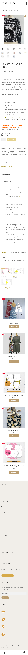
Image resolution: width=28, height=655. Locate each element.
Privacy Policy (4, 501)
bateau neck (6, 151)
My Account (4, 490)
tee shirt (3, 155)
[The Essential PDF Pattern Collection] (18, 271)
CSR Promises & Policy (6, 512)
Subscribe (5, 597)
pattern (23, 152)
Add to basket (11, 139)
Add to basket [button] (14, 400)
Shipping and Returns (6, 495)
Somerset (21, 154)
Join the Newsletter (7, 575)
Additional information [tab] (6, 166)
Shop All (6, 149)
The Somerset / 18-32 (6, 275)
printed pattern (10, 154)
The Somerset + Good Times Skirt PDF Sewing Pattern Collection (6, 287)
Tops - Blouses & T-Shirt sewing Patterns (16, 149)
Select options (14, 326)
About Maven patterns (6, 530)
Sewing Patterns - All (11, 8)
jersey (5, 152)
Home (4, 8)
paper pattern (18, 152)
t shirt (25, 154)
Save (4, 15)
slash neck (16, 154)
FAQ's (2, 541)
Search (14, 653)
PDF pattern (4, 154)
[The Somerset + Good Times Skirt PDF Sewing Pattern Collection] (6, 282)
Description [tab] (4, 162)
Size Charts (4, 535)
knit (8, 152)
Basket (21, 652)
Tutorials (3, 546)
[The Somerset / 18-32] (6, 271)
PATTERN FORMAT (5, 133)
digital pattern (19, 151)
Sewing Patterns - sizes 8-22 (9, 148)
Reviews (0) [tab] (4, 170)
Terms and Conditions (6, 506)
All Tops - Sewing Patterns (12, 147)
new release (12, 152)
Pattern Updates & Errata (7, 552)
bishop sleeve (12, 151)
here (16, 249)
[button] (25, 16)
